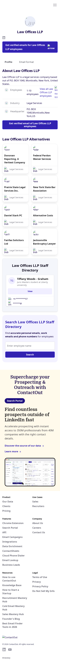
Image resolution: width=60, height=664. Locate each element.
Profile (8, 62)
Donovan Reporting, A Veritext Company (14, 159)
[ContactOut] (16, 4)
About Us (37, 523)
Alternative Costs (43, 215)
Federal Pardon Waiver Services (42, 157)
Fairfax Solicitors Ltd (14, 242)
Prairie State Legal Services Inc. (14, 189)
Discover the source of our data (23, 445)
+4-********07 (20, 298)
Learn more (11, 451)
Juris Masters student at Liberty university (32, 283)
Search (30, 354)
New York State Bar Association (44, 189)
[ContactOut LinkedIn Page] (4, 649)
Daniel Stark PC (13, 215)
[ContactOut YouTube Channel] (10, 649)
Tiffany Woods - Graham (32, 279)
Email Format (26, 62)
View (30, 291)
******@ (17, 303)
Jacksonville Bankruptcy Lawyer (44, 242)
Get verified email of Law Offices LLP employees (30, 125)
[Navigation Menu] (55, 5)
